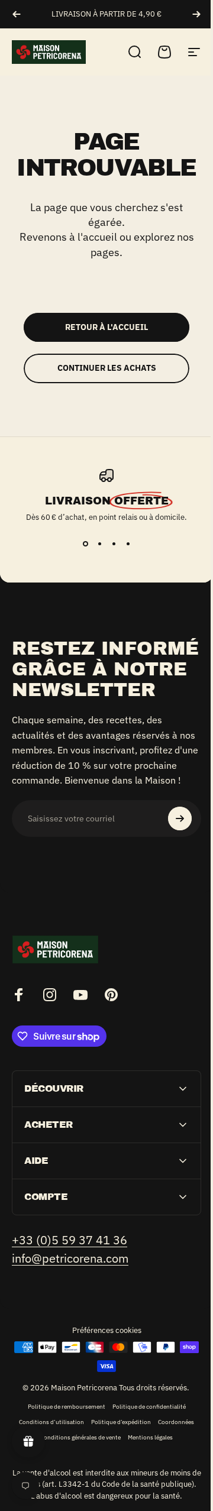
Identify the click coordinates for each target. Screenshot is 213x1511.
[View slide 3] (113, 543)
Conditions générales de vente (76, 1473)
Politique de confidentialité (144, 1442)
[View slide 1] (85, 543)
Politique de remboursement (62, 1442)
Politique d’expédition (117, 1458)
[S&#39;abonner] (180, 818)
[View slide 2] (99, 543)
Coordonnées (172, 1458)
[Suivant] (196, 14)
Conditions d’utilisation (47, 1458)
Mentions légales (146, 1473)
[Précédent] (17, 14)
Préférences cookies (102, 1366)
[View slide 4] (128, 543)
